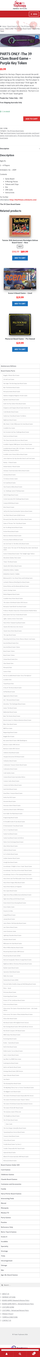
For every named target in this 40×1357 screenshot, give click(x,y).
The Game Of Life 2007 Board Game (13, 1107)
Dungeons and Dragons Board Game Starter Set (16, 407)
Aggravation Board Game (10, 696)
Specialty (4, 1246)
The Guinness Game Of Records (12, 1111)
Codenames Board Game (10, 769)
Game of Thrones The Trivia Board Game (14, 523)
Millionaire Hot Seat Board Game (12, 943)
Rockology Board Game (10, 1038)
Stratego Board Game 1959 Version (13, 1071)
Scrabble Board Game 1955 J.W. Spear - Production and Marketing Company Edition (18, 449)
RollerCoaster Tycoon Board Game (13, 1051)
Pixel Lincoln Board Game (10, 436)
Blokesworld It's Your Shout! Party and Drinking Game (18, 578)
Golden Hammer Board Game (11, 858)
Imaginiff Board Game (9, 915)
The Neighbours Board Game (11, 1116)
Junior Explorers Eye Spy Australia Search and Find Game (19, 458)
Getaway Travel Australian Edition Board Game (16, 470)
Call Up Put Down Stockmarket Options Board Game (17, 511)
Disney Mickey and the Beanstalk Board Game (16, 586)
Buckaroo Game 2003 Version (11, 748)
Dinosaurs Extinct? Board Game (11, 805)
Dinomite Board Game (9, 801)
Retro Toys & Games (8, 1232)
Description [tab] (4, 149)
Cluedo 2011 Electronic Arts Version (13, 626)
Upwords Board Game (9, 1152)
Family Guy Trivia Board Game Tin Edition (14, 416)
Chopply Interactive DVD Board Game (13, 756)
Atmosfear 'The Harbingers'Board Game (14, 704)
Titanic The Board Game (10, 561)
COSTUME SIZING (8, 1307)
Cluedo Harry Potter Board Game (12, 631)
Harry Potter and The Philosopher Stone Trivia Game (17, 878)
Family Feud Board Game (10, 834)
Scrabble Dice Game (9, 428)
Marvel (3, 1203)
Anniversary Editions (8, 366)
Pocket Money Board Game (10, 531)
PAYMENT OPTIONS (8, 1297)
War (2, 1270)
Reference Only (7, 1227)
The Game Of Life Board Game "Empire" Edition (16, 1099)
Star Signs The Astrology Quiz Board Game (15, 383)
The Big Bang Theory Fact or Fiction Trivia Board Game (18, 1087)
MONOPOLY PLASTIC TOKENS (11, 574)
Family (3, 1189)
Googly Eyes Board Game (10, 862)
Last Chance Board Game (10, 927)
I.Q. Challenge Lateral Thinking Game (13, 491)
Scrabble (4, 1241)
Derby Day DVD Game (9, 797)
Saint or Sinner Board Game (11, 1055)
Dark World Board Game (10, 789)
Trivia (3, 1256)
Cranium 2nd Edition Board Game (12, 785)
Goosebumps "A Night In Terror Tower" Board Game (17, 866)
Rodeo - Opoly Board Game (11, 1042)
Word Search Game (8, 507)
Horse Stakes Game (8, 907)
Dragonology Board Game (10, 817)
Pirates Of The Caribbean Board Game (14, 1000)
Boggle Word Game (8, 736)
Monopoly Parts (7, 667)
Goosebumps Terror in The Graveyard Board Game (17, 874)
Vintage (4, 1265)
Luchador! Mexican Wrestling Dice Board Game (16, 582)
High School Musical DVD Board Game (14, 899)
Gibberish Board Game (9, 850)
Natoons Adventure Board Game (12, 535)
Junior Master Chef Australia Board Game (14, 923)
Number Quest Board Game (11, 968)
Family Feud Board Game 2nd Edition (13, 838)
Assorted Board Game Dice (10, 643)
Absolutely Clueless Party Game (12, 557)
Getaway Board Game (9, 474)
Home (4, 26)
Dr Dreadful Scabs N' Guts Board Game (14, 821)
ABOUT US (5, 1294)
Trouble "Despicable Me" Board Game (14, 1148)
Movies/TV (5, 1213)
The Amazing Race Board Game (12, 1083)
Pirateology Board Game (10, 996)
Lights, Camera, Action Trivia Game (13, 618)
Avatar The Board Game (10, 708)
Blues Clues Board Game (10, 724)
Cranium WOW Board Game (11, 503)
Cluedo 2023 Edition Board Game (12, 566)
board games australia (23, 133)
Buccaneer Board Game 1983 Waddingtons (15, 740)
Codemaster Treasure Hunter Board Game (15, 765)
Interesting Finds (7, 1198)
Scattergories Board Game (10, 1063)
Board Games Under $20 (10, 1165)
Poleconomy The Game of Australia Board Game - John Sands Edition (20, 1009)
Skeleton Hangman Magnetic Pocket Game (15, 395)
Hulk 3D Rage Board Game (10, 495)
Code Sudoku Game (8, 773)
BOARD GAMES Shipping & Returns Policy (15, 1300)
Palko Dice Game (8, 976)
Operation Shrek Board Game (11, 972)
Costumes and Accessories (11, 1184)
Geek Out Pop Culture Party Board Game (14, 403)
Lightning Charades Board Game (12, 935)
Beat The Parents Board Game (11, 716)
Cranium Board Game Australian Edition (14, 777)
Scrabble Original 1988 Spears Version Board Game (17, 444)
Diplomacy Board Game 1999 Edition (13, 809)
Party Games (6, 1217)
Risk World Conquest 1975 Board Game (14, 1030)
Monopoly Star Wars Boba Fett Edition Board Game (17, 519)
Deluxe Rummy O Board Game (11, 466)
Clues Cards (9, 1124)
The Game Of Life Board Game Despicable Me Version (18, 1095)
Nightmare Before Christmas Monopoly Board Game (17, 963)
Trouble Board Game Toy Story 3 (12, 1144)
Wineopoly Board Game (10, 1160)
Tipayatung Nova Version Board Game (14, 1132)
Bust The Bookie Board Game (11, 387)
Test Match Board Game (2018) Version (14, 515)
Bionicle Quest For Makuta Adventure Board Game (17, 720)
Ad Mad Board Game (9, 691)
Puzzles (4, 1222)
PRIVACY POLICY (7, 1314)
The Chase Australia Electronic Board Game (15, 440)
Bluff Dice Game (7, 728)
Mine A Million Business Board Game (13, 947)
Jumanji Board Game (9, 919)
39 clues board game (24, 136)
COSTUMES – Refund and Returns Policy (15, 1310)
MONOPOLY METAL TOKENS (11, 570)
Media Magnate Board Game (11, 594)
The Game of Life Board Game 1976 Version (15, 602)
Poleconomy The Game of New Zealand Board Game (18, 1014)
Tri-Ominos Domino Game (10, 478)
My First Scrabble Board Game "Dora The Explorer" (17, 675)
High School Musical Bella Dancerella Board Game (17, 894)
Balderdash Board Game (10, 712)
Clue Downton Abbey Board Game (12, 487)
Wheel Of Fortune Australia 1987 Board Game (15, 1156)
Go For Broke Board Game (10, 854)
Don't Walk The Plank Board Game (12, 813)
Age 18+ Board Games (9, 1275)
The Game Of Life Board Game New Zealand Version (17, 1103)
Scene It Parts (7, 671)
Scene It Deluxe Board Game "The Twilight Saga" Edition (19, 553)
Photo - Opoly (7, 988)
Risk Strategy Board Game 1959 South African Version (18, 1026)
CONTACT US (6, 1320)
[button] (37, 37)
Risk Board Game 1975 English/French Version (16, 1022)
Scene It (4, 1237)
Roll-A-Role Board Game (10, 1047)
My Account (6, 1354)
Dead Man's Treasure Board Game (12, 793)
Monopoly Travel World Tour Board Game (14, 606)
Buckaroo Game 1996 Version (11, 744)
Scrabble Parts (7, 679)
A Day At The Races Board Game (12, 687)
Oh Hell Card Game (8, 379)
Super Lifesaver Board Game (11, 1075)
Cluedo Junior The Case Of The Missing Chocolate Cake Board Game (20, 548)
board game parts (11, 136)
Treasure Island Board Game (11, 1136)
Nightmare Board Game (10, 420)
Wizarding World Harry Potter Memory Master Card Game (19, 639)
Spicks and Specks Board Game (12, 1067)
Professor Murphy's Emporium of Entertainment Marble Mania (20, 610)
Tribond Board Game (9, 1140)
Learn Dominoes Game (9, 931)
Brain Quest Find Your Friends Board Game (15, 614)
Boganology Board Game (10, 732)
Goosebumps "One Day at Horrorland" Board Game (17, 870)
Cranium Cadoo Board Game (11, 781)
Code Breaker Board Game (10, 412)
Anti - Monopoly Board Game (11, 700)
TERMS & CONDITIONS (10, 1317)
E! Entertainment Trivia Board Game (13, 825)
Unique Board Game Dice (10, 659)
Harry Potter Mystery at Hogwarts (12, 886)
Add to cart (32, 119)
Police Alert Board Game (10, 1018)
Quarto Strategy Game (9, 590)
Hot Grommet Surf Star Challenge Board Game (16, 432)
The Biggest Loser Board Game (12, 1091)
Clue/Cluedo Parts (8, 663)
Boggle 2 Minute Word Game (11, 375)
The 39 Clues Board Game (15, 131)
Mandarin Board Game (9, 939)
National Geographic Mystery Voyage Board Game (17, 959)
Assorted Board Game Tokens (11, 647)
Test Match (6, 1079)
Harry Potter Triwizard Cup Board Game (14, 622)
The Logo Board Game (9, 635)
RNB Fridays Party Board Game (11, 1034)
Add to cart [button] (20, 258)
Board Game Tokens (9, 651)
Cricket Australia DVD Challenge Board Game (16, 499)
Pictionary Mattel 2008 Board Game (13, 539)
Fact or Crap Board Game (10, 830)
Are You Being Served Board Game (13, 527)
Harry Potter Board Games (11, 1194)
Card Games (5, 1170)
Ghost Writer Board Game (10, 846)
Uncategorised (6, 1261)
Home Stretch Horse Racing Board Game (14, 903)
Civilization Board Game (10, 761)
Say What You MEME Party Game (12, 1059)
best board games (10, 133)
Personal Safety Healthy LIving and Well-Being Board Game (19, 984)
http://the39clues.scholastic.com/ (23, 200)
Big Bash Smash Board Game (11, 399)
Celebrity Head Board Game (11, 752)
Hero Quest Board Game (10, 890)
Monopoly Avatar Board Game (11, 391)
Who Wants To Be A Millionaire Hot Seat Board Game (18, 424)
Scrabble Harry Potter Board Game (13, 598)
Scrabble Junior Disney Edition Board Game (15, 454)
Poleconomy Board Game (10, 1004)
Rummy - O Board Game (10, 462)
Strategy (4, 1251)
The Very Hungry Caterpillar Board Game (14, 1128)
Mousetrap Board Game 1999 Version (13, 951)
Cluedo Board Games (9, 1179)
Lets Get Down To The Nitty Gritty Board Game (16, 543)
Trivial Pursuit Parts (8, 683)
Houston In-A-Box (8, 911)
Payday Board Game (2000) (10, 980)
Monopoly (4, 1208)
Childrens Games (7, 1174)
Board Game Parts (13, 26)
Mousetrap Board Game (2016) (11, 955)
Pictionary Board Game (9, 992)
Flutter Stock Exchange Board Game (13, 842)
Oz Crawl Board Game (9, 482)
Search (20, 1354)
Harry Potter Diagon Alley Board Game (14, 882)
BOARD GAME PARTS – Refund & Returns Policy (18, 1304)
